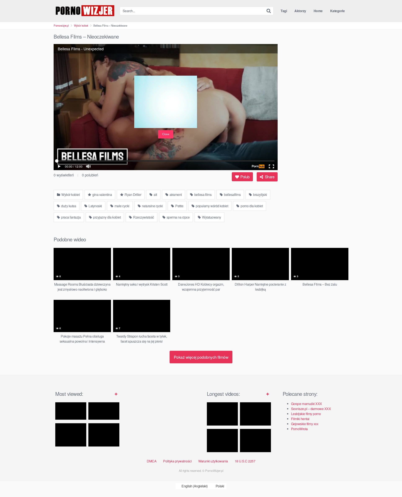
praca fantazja (71, 217)
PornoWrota (299, 428)
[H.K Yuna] (70, 435)
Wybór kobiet (81, 25)
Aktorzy (300, 10)
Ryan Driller (132, 194)
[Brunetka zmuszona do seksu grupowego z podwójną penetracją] (255, 414)
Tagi (284, 10)
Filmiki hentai (300, 418)
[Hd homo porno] (103, 411)
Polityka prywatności (177, 461)
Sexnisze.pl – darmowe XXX (311, 408)
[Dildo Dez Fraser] (103, 435)
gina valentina (102, 194)
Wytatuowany (211, 217)
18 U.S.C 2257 (245, 461)
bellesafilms (232, 194)
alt (155, 194)
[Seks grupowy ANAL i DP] (255, 440)
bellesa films (202, 194)
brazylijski (260, 194)
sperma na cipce (177, 217)
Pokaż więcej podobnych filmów (201, 357)
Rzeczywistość (143, 217)
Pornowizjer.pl (61, 25)
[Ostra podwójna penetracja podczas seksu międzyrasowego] (222, 414)
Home (318, 10)
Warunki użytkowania (213, 461)
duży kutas (68, 205)
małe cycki (121, 205)
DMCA (151, 461)
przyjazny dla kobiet (107, 217)
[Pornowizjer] (85, 10)
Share (269, 176)
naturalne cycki (152, 205)
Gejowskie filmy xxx (304, 423)
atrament (175, 194)
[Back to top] (390, 484)
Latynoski (95, 205)
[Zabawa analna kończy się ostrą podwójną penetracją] (222, 440)
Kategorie (337, 10)
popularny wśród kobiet (211, 205)
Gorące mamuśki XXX (306, 403)
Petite (179, 205)
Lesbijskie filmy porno (306, 413)
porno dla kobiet (251, 205)
